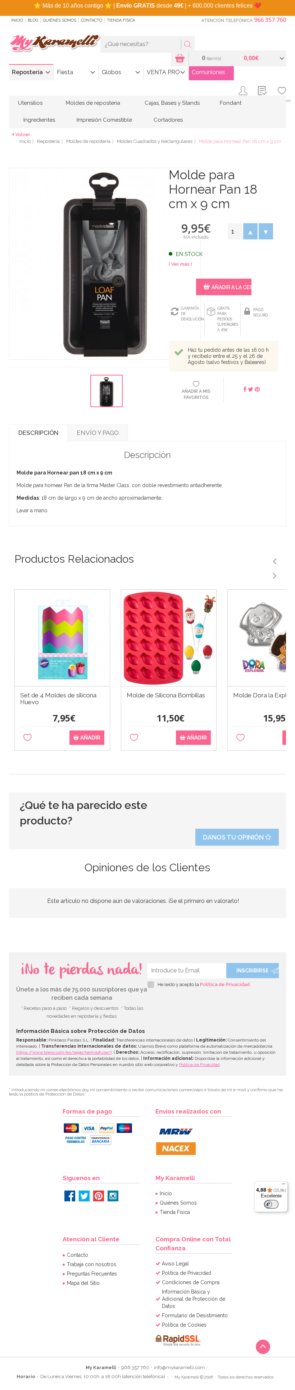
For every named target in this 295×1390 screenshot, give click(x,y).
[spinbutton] (235, 231)
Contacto (91, 20)
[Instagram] (112, 1195)
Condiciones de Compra (190, 1282)
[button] (250, 231)
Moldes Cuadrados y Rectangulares (154, 141)
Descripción (38, 432)
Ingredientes (39, 120)
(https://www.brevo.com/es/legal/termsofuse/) (64, 1052)
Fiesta (65, 72)
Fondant (230, 103)
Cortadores (168, 120)
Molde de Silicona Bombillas (166, 695)
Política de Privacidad (225, 984)
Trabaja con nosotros (91, 1264)
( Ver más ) (180, 264)
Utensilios (30, 103)
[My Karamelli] (54, 43)
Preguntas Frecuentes (92, 1274)
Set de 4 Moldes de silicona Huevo (58, 699)
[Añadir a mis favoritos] (27, 737)
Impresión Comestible (104, 120)
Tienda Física (121, 20)
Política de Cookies (184, 1325)
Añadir (89, 737)
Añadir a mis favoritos (196, 394)
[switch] (271, 1204)
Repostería (27, 72)
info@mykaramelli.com (179, 1367)
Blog (33, 20)
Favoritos (281, 100)
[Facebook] (69, 1195)
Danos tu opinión (234, 837)
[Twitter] (84, 1195)
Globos (111, 72)
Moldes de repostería (93, 103)
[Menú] (283, 1185)
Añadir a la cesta (231, 287)
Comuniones (208, 72)
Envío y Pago (98, 432)
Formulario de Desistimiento (195, 1315)
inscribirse (252, 970)
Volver (22, 134)
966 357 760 (270, 20)
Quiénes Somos (59, 20)
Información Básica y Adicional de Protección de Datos (193, 1299)
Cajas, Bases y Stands (172, 103)
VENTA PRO (163, 72)
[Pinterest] (98, 1195)
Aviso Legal (175, 1264)
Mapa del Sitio (83, 1283)
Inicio (17, 20)
